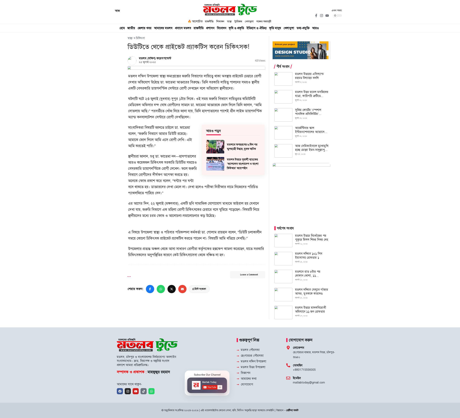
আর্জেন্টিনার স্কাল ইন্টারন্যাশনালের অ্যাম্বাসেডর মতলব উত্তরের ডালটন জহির (311, 132)
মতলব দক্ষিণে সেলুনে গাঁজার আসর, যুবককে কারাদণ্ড (311, 292)
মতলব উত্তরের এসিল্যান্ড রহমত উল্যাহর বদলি (309, 76)
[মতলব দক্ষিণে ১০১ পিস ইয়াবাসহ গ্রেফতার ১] (283, 258)
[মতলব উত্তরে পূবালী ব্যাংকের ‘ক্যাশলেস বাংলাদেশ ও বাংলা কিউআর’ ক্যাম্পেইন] (215, 164)
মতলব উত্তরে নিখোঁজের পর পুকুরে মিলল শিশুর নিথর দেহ (311, 238)
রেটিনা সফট (292, 410)
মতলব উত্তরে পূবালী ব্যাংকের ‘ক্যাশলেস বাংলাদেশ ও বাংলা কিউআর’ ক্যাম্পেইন (242, 164)
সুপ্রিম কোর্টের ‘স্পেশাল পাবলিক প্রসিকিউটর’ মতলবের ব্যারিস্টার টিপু (309, 114)
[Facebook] (120, 391)
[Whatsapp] (151, 391)
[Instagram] (321, 15)
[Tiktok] (144, 391)
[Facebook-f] (316, 15)
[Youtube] (327, 15)
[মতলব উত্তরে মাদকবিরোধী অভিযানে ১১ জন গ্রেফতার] (283, 312)
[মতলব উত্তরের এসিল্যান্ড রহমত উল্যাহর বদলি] (283, 79)
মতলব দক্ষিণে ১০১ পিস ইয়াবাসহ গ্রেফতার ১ (308, 256)
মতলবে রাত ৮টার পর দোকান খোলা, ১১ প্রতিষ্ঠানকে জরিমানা (307, 275)
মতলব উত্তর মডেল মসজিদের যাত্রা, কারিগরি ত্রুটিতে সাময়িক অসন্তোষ (311, 96)
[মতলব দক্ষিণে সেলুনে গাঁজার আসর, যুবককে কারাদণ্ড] (283, 294)
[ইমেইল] (288, 378)
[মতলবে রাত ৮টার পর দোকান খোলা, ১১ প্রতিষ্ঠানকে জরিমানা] (283, 276)
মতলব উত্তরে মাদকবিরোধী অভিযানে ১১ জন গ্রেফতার (310, 310)
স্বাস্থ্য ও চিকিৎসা (136, 38)
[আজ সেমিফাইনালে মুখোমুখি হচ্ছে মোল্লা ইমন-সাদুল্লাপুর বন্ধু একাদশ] (283, 151)
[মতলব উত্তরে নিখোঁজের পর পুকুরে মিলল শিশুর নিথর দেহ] (283, 240)
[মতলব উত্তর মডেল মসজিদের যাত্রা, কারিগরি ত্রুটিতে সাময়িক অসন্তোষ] (283, 97)
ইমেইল (297, 378)
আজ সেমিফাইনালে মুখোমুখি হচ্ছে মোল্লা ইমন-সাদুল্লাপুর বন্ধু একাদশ (311, 150)
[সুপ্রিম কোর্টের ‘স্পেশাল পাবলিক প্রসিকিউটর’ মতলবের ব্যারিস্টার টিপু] (283, 115)
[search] (340, 28)
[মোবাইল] (288, 365)
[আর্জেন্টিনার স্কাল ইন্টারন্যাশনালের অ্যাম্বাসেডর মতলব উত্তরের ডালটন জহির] (283, 133)
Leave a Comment (249, 274)
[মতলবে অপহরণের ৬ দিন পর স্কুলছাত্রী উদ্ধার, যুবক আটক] (215, 146)
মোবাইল (297, 365)
